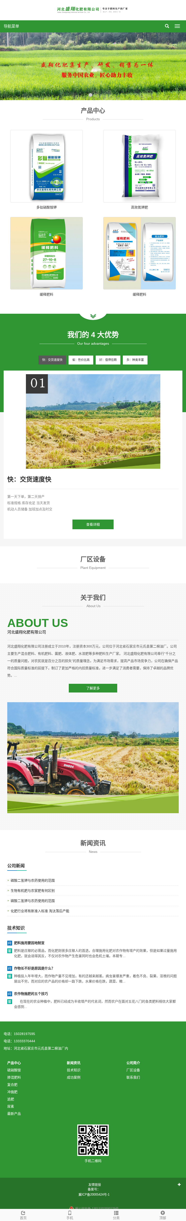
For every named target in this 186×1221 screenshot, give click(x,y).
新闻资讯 (73, 1063)
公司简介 (133, 1063)
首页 (23, 1218)
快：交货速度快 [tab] (52, 360)
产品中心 (14, 1063)
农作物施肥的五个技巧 (31, 994)
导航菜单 (11, 26)
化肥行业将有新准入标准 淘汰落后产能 (40, 911)
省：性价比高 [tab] (81, 360)
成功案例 (73, 1077)
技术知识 (73, 1070)
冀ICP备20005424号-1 (93, 1194)
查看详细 (93, 524)
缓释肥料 (46, 294)
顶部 (162, 1218)
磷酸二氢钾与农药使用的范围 (33, 880)
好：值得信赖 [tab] (108, 360)
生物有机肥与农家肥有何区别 (33, 891)
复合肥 (12, 1085)
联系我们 (133, 1077)
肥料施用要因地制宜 (29, 943)
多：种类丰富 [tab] (135, 360)
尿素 (10, 1106)
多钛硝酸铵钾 (46, 207)
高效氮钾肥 (139, 207)
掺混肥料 (14, 1077)
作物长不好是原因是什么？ (34, 968)
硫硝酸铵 (14, 1070)
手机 (69, 1218)
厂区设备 (133, 1070)
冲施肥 (12, 1092)
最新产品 (14, 1114)
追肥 (10, 1099)
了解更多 (93, 688)
